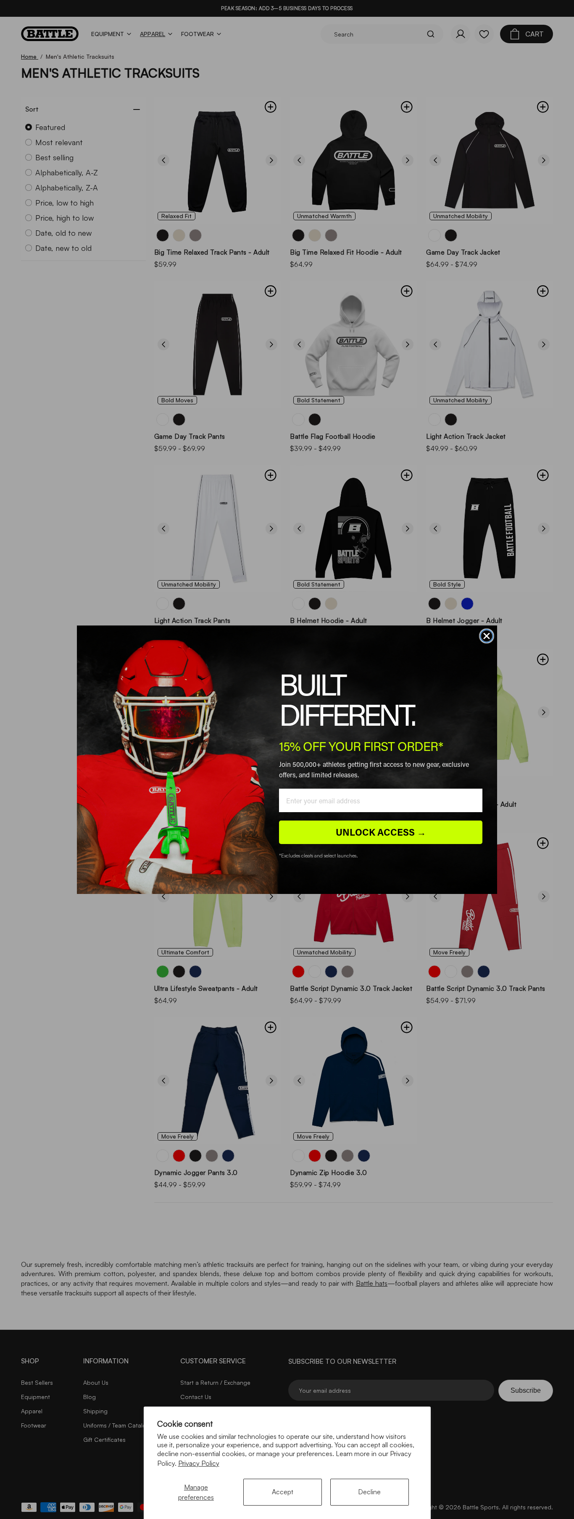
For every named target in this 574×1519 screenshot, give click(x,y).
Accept (282, 1492)
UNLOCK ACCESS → (381, 832)
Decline (369, 1492)
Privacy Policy (198, 1463)
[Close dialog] (486, 636)
